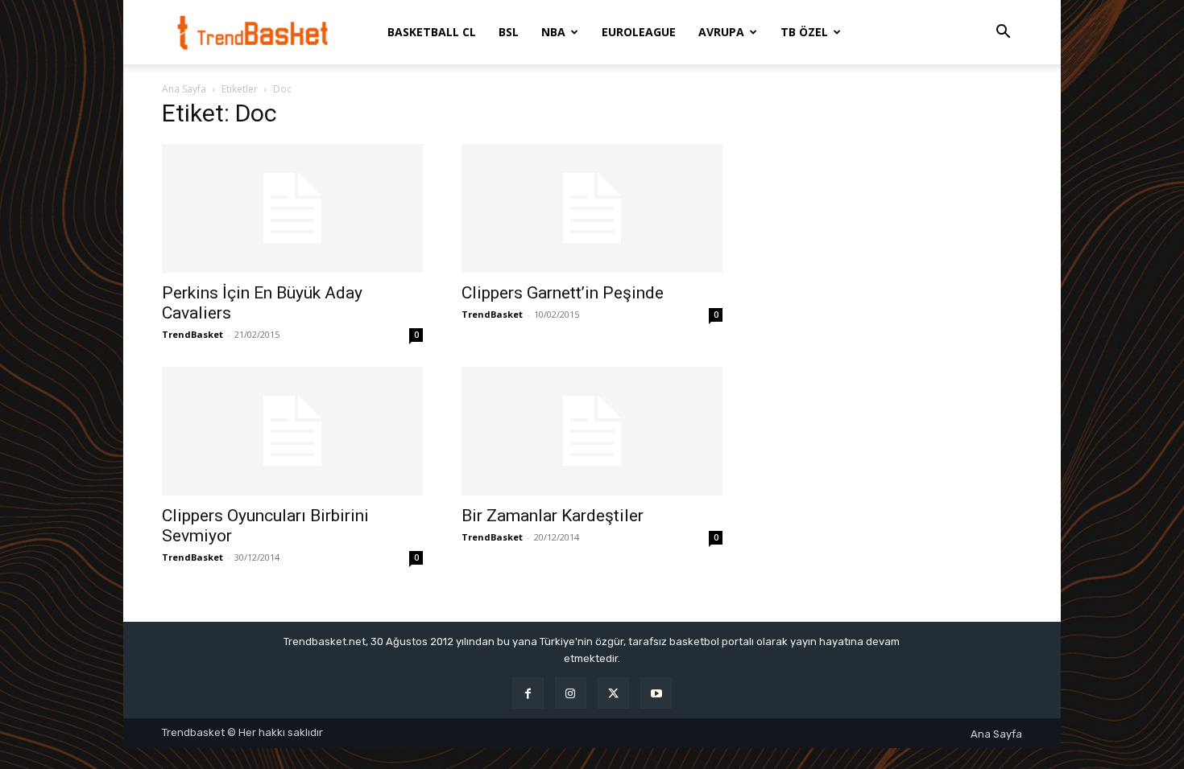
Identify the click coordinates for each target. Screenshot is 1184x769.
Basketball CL (431, 31)
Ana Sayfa (184, 89)
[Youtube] (656, 693)
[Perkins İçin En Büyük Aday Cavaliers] (292, 208)
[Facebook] (528, 693)
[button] (1002, 33)
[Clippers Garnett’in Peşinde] (592, 208)
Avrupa (721, 31)
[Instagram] (570, 693)
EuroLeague (639, 31)
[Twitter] (613, 693)
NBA (553, 31)
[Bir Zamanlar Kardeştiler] (592, 431)
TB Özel (804, 31)
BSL (509, 31)
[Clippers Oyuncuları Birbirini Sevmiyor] (292, 431)
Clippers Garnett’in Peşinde (563, 292)
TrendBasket (192, 334)
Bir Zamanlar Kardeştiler (553, 515)
